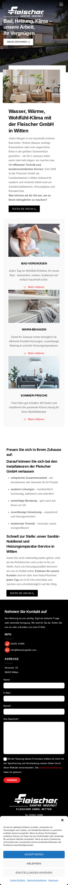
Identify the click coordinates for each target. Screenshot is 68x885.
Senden (12, 780)
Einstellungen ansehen (34, 872)
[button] (63, 820)
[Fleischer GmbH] (24, 16)
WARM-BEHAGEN (34, 329)
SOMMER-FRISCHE (34, 395)
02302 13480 (36, 815)
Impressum (53, 880)
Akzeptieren (34, 854)
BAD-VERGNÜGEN (34, 263)
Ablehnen (34, 863)
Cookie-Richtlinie (17, 880)
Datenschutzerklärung (37, 880)
